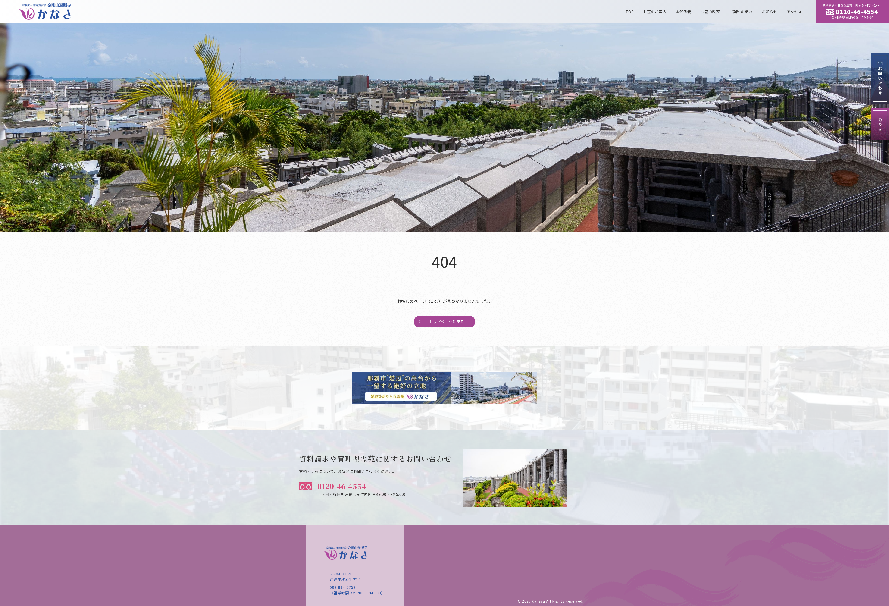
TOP (630, 11)
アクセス (794, 11)
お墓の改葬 (710, 11)
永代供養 (683, 11)
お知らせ (769, 11)
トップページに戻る (446, 321)
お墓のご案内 (655, 11)
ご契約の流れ (741, 11)
